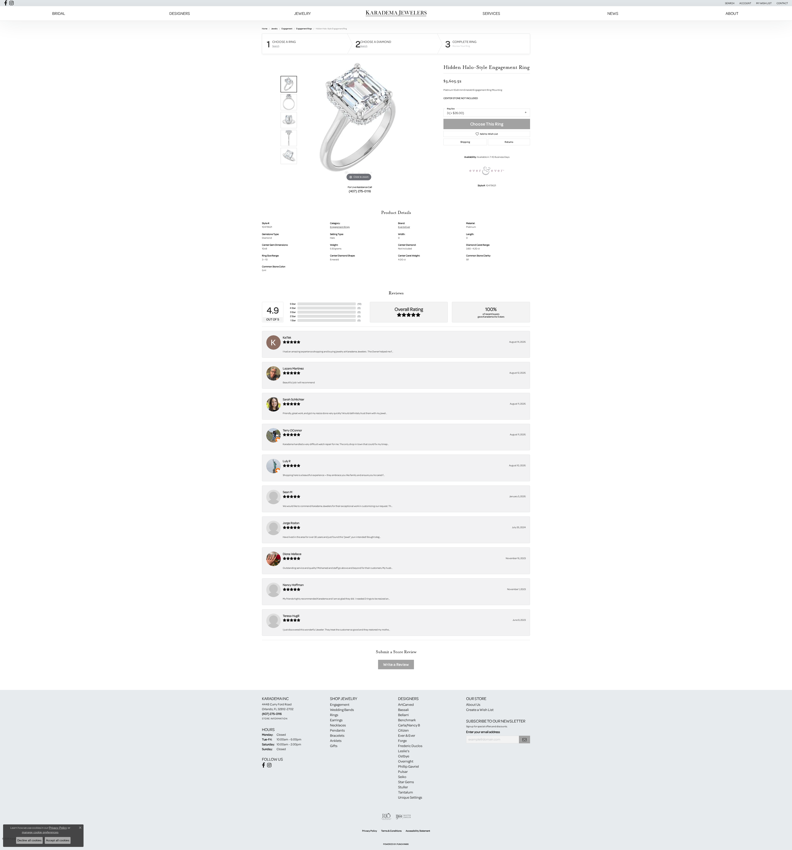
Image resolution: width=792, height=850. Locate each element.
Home (264, 28)
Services (491, 13)
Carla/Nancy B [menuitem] (409, 725)
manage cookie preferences (40, 832)
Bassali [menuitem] (403, 709)
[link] (782, 3)
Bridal (58, 13)
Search (275, 46)
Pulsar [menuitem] (403, 771)
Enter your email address (483, 732)
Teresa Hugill (291, 616)
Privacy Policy (369, 830)
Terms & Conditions (391, 830)
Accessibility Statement (418, 830)
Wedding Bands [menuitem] (342, 709)
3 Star (293, 312)
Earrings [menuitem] (336, 719)
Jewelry (302, 13)
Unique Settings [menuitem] (410, 797)
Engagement (287, 28)
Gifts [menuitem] (333, 745)
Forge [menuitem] (402, 740)
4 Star (293, 308)
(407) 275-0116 (360, 191)
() (359, 304)
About (732, 13)
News (612, 13)
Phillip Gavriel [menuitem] (408, 766)
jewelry (274, 28)
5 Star (293, 304)
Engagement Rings (304, 28)
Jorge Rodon (291, 523)
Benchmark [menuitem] (407, 719)
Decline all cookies (29, 840)
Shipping (465, 142)
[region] (359, 120)
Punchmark (403, 844)
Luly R (287, 461)
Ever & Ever (404, 227)
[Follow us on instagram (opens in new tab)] (11, 3)
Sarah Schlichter (293, 399)
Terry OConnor (292, 430)
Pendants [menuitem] (337, 730)
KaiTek (287, 337)
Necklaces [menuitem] (338, 725)
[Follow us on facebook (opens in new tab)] (5, 3)
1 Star (293, 320)
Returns (509, 142)
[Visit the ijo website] (403, 816)
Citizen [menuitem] (403, 730)
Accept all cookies (57, 840)
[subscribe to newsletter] (524, 739)
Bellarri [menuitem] (403, 714)
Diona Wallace (292, 554)
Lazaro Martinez (293, 368)
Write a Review (396, 664)
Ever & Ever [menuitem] (406, 735)
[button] (729, 3)
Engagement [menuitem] (339, 704)
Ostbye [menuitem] (403, 756)
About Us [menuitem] (473, 704)
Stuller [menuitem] (403, 787)
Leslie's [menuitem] (403, 750)
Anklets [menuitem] (336, 740)
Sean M (287, 492)
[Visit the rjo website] (386, 816)
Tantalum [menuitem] (405, 792)
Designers (179, 13)
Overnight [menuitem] (405, 761)
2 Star (293, 316)
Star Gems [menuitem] (406, 781)
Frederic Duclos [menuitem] (410, 745)
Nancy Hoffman (293, 585)
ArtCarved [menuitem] (406, 704)
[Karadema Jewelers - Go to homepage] (396, 13)
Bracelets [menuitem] (337, 735)
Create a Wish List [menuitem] (480, 709)
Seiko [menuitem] (402, 776)
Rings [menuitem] (334, 714)
